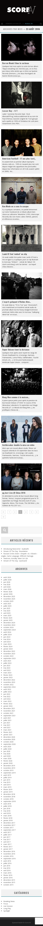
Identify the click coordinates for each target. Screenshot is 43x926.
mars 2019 (7, 787)
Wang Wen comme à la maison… (15, 397)
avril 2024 (7, 642)
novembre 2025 (9, 599)
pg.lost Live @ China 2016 (13, 492)
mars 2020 (7, 758)
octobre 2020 (8, 742)
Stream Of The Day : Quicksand (15, 561)
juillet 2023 (7, 663)
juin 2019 (6, 780)
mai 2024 (6, 639)
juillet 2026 (7, 580)
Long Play (7, 908)
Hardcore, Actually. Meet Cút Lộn (15, 558)
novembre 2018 (9, 796)
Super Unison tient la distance (15, 349)
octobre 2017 (8, 827)
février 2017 (7, 847)
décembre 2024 (9, 623)
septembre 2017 (9, 830)
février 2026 (7, 592)
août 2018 (7, 804)
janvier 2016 (7, 878)
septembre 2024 (9, 630)
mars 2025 (7, 615)
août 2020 (7, 746)
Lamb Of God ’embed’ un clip (14, 254)
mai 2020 (6, 754)
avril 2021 (7, 727)
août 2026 (7, 577)
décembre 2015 (9, 880)
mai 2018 (6, 811)
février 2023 (7, 675)
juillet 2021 (7, 720)
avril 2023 (7, 670)
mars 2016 (7, 873)
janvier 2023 (7, 677)
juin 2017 (6, 837)
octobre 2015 (8, 885)
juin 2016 (6, 866)
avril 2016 (7, 870)
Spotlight (6, 911)
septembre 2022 (9, 687)
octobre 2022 (8, 684)
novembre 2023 (9, 654)
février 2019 (7, 789)
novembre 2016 (9, 854)
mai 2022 (6, 696)
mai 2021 (6, 725)
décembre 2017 (9, 823)
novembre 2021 (9, 711)
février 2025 (7, 618)
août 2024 (7, 632)
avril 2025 (7, 613)
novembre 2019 (9, 768)
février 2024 (7, 646)
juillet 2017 (7, 835)
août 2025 (7, 603)
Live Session (8, 906)
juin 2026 (6, 582)
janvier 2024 (7, 649)
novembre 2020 (9, 739)
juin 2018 (6, 808)
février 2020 (7, 761)
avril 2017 (7, 842)
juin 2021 (6, 723)
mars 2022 (7, 701)
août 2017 (7, 832)
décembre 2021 (9, 708)
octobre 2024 (8, 627)
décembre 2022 (9, 680)
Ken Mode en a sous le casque (15, 206)
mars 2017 (7, 844)
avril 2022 (7, 699)
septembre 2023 (9, 658)
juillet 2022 (7, 692)
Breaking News (9, 901)
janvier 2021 (7, 735)
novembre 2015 (9, 882)
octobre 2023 (8, 656)
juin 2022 (6, 694)
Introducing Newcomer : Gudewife (16, 549)
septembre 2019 (9, 773)
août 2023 (7, 661)
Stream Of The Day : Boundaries (15, 551)
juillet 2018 (7, 806)
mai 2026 (6, 584)
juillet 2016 (7, 863)
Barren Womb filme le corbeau (15, 63)
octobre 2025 (8, 601)
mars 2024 (7, 644)
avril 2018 (7, 813)
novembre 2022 (9, 682)
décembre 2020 (9, 737)
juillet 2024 (7, 634)
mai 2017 (6, 839)
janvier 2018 (7, 820)
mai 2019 (6, 782)
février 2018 (7, 818)
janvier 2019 (7, 792)
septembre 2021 (9, 715)
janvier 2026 (7, 594)
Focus (5, 904)
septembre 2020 (9, 744)
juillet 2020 (7, 749)
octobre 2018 (8, 799)
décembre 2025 (9, 596)
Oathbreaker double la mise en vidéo (18, 445)
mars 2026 (7, 589)
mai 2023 (6, 668)
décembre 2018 (9, 794)
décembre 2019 (9, 766)
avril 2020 (7, 756)
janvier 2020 (7, 763)
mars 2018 (7, 816)
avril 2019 (7, 785)
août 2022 (7, 689)
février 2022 (7, 704)
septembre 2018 (9, 801)
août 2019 (7, 775)
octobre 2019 (8, 770)
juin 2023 (6, 665)
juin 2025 (6, 608)
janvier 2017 (7, 849)
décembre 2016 (9, 851)
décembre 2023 (9, 651)
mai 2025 (6, 611)
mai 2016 (6, 868)
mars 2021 (7, 730)
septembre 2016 (9, 858)
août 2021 (7, 718)
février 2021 (7, 732)
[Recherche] (41, 23)
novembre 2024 (9, 625)
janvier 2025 (7, 620)
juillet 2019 (7, 777)
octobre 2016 (8, 856)
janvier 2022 (7, 706)
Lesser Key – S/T (10, 111)
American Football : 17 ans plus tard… (19, 158)
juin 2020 (6, 751)
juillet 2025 (7, 606)
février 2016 (7, 875)
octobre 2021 (8, 713)
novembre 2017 (9, 825)
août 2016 (7, 861)
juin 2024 (6, 637)
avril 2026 (7, 587)
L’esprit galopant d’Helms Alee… (16, 301)
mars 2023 (7, 673)
